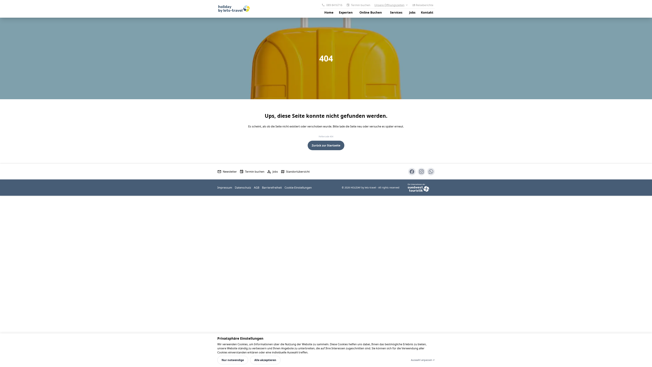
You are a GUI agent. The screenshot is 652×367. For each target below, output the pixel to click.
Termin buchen (360, 5)
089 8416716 (334, 5)
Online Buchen (370, 12)
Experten (346, 12)
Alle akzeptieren (265, 360)
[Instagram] (421, 171)
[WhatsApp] (431, 171)
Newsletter (230, 171)
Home (328, 12)
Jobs (412, 12)
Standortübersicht (298, 171)
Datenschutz (243, 187)
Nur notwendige (233, 360)
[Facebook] (412, 171)
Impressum (224, 187)
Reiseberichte (424, 5)
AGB (256, 187)
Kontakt (427, 12)
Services (396, 12)
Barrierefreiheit (272, 187)
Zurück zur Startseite (326, 145)
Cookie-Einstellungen (298, 187)
